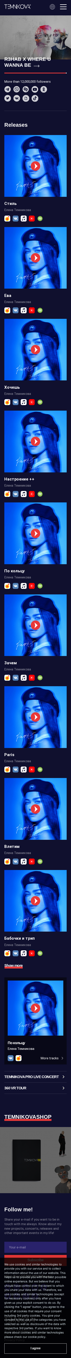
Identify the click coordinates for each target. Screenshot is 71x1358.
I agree (36, 1348)
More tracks (50, 1058)
